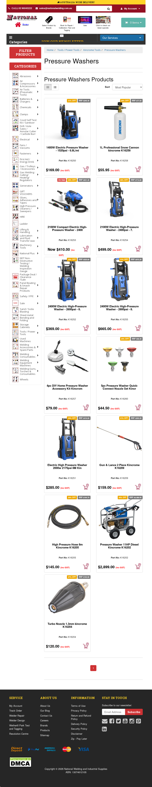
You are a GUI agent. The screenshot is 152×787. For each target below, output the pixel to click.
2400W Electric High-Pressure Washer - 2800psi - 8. (119, 307)
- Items (134, 22)
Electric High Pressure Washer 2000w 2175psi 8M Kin (67, 466)
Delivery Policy (79, 724)
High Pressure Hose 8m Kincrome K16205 (67, 545)
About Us (45, 705)
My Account (130, 8)
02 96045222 (21, 8)
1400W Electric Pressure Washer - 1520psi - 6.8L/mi (67, 148)
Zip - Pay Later (79, 738)
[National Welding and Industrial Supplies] (21, 17)
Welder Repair (16, 715)
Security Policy (79, 728)
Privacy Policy (79, 710)
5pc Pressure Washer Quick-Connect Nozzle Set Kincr (119, 387)
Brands (44, 725)
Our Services (110, 38)
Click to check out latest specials (103, 26)
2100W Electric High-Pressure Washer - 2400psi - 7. (119, 228)
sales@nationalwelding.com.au (55, 8)
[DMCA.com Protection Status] (20, 761)
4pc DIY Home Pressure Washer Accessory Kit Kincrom (67, 387)
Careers (44, 720)
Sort (107, 87)
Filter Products (25, 52)
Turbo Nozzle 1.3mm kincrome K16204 (67, 625)
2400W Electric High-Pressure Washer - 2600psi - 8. (67, 307)
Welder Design (17, 720)
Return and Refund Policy (81, 717)
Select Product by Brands (49, 26)
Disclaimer (76, 733)
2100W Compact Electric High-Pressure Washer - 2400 (67, 228)
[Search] (108, 8)
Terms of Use (78, 705)
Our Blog (45, 710)
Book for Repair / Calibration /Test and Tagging (67, 27)
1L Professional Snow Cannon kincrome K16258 (119, 148)
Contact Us (46, 715)
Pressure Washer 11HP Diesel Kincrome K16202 (119, 545)
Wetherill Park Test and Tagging (19, 727)
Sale (85, 25)
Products (45, 730)
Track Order (15, 710)
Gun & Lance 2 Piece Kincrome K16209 (119, 466)
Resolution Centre (18, 733)
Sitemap (44, 735)
